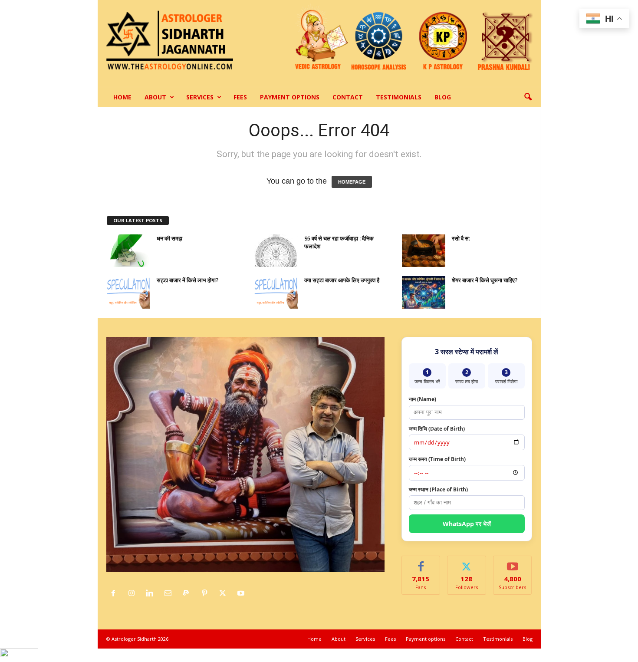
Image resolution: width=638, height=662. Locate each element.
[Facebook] (115, 593)
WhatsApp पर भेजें (467, 524)
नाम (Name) (422, 399)
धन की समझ (169, 238)
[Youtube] (242, 593)
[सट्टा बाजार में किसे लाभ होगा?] (128, 292)
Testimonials (398, 97)
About (155, 97)
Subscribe (512, 562)
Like (421, 562)
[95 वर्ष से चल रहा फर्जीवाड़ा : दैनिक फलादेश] (276, 250)
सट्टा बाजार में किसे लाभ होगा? (188, 280)
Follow (467, 562)
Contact (347, 97)
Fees (240, 97)
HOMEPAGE (351, 181)
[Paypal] (188, 593)
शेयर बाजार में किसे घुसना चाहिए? (485, 280)
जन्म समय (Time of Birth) (437, 459)
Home (122, 97)
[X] (225, 593)
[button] (527, 97)
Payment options (289, 97)
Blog (442, 97)
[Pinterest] (206, 593)
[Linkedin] (152, 593)
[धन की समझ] (128, 250)
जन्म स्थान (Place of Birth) (438, 489)
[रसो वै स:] (423, 250)
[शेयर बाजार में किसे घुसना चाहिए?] (423, 292)
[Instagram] (134, 593)
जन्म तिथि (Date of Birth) (437, 428)
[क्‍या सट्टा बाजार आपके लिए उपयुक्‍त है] (276, 292)
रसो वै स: (461, 238)
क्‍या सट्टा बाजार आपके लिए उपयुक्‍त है (341, 280)
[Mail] (170, 593)
